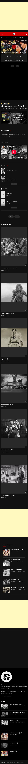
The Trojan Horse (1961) (7, 450)
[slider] (7, 52)
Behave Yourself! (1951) (17, 569)
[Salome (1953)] (4, 753)
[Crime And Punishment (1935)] (4, 714)
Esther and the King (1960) (8, 495)
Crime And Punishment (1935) (17, 712)
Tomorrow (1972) (15, 579)
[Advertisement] (14, 16)
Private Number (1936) (7, 404)
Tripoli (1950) (4, 359)
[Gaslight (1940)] (4, 745)
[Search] (26, 34)
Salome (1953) (13, 751)
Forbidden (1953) (15, 559)
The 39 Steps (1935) (15, 720)
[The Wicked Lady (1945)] (6, 590)
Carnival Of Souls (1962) (7, 313)
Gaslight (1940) (14, 743)
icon (14, 246)
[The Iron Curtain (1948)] (4, 706)
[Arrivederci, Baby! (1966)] (6, 552)
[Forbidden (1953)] (6, 562)
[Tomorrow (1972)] (6, 581)
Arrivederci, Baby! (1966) (17, 549)
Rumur (3, 108)
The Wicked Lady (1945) (17, 588)
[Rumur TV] (14, 34)
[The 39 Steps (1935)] (4, 722)
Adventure (8, 37)
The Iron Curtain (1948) (16, 704)
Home (2, 37)
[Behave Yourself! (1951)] (6, 572)
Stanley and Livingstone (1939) (9, 268)
